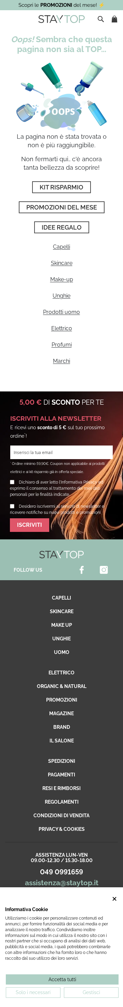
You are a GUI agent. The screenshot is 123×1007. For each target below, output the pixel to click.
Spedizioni (61, 761)
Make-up (61, 279)
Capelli (61, 247)
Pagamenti (61, 774)
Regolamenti (62, 802)
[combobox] (101, 19)
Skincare (61, 263)
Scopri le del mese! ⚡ (61, 5)
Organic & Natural (61, 686)
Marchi (61, 361)
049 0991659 (61, 872)
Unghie (61, 295)
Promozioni (61, 700)
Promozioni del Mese (61, 207)
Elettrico (61, 328)
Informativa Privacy (79, 482)
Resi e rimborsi (61, 788)
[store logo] (61, 19)
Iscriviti (29, 525)
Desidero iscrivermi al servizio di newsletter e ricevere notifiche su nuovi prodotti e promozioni (57, 509)
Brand (61, 727)
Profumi (62, 344)
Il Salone (62, 740)
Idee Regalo (62, 227)
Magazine (61, 713)
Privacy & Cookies (62, 829)
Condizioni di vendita (61, 815)
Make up (61, 625)
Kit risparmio (61, 187)
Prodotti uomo (61, 312)
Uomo (61, 652)
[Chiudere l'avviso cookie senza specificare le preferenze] (114, 899)
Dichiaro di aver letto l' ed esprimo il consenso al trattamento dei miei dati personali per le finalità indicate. (56, 488)
